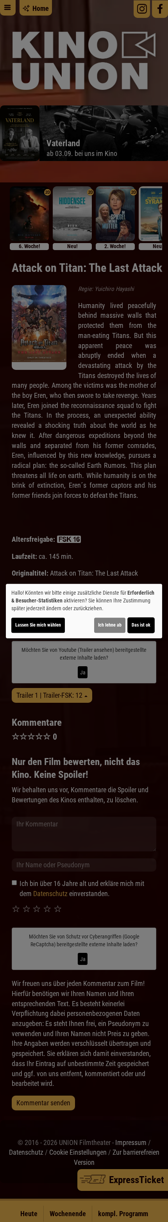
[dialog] (84, 611)
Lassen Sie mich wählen (38, 625)
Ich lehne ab (110, 625)
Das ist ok (141, 625)
